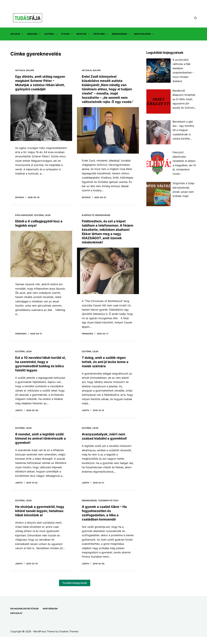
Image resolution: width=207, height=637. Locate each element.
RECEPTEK (81, 34)
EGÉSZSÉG (32, 34)
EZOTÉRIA (49, 34)
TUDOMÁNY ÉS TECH (108, 500)
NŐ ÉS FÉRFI (99, 34)
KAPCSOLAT (16, 613)
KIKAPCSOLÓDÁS (142, 34)
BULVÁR (30, 70)
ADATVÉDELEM (50, 608)
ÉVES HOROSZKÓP (24, 215)
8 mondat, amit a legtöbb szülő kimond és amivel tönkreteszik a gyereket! (40, 438)
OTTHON (65, 34)
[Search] (195, 18)
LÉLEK (48, 215)
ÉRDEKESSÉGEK (119, 34)
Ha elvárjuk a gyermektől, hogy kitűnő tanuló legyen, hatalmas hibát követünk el (39, 511)
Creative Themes (69, 631)
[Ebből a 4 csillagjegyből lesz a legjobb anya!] (41, 254)
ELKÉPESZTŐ (88, 215)
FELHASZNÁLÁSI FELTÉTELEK (24, 608)
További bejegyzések (74, 582)
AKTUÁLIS (15, 34)
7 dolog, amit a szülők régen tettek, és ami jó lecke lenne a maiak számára (105, 362)
